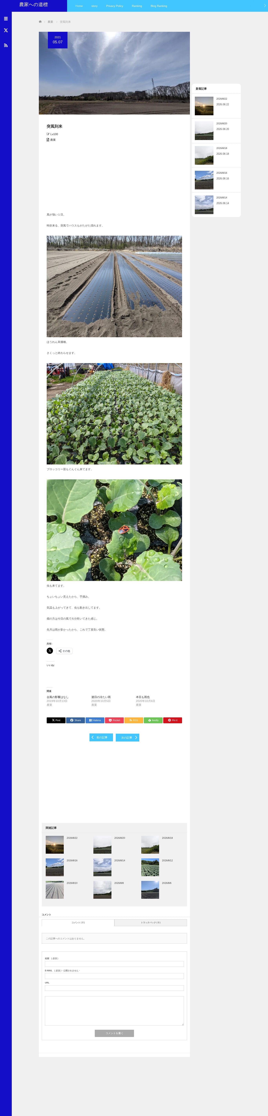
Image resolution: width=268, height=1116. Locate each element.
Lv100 (54, 134)
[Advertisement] (114, 178)
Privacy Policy (114, 5)
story (94, 5)
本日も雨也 (143, 697)
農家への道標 (33, 4)
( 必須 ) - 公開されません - (62, 970)
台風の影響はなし (58, 697)
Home (79, 5)
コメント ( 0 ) (78, 922)
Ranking (137, 5)
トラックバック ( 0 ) (150, 922)
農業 (53, 139)
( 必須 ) (51, 958)
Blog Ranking (159, 5)
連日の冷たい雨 (101, 697)
